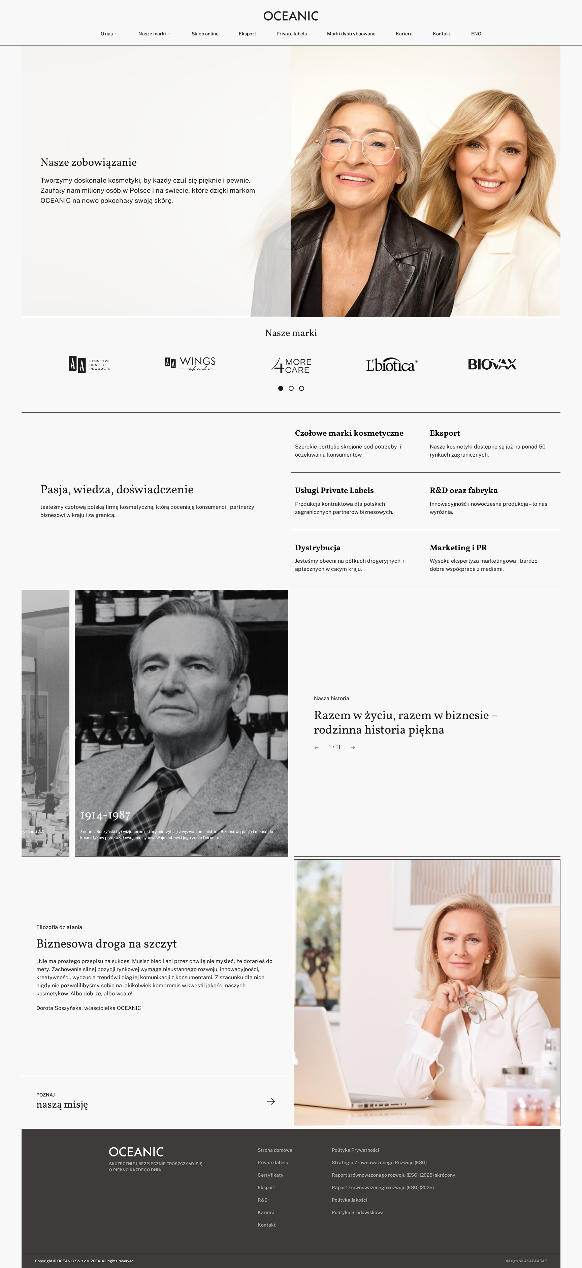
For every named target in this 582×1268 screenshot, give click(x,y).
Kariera (404, 33)
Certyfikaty (271, 1175)
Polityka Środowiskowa (358, 1212)
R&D (263, 1200)
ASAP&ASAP (535, 1261)
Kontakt (442, 33)
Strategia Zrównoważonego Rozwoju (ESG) (379, 1162)
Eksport (247, 33)
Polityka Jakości (349, 1200)
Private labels (292, 33)
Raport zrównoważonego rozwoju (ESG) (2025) (383, 1187)
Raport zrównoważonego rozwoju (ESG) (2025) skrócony (393, 1175)
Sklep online (205, 33)
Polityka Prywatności (355, 1150)
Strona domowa (275, 1150)
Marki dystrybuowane (351, 33)
